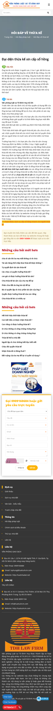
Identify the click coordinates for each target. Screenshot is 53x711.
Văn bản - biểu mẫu (13, 504)
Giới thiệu (9, 491)
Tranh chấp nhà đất (13, 510)
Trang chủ (8, 37)
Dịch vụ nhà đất (11, 497)
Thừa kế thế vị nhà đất (11, 338)
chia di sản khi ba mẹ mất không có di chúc (20, 258)
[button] (26, 223)
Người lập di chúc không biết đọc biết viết (19, 342)
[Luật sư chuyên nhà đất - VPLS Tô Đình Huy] (21, 5)
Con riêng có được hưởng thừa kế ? (16, 324)
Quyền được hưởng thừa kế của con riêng (19, 294)
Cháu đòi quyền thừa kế (12, 346)
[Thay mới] (26, 461)
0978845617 (10, 707)
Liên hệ (8, 540)
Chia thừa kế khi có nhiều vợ (13, 298)
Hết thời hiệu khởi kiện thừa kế (14, 315)
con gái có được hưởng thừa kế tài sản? (18, 276)
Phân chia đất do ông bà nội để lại (16, 285)
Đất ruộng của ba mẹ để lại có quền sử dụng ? (21, 355)
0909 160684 (25, 238)
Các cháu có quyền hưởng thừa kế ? (16, 272)
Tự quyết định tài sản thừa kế (14, 267)
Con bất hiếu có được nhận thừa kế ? (17, 320)
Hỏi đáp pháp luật (23, 37)
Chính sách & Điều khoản (15, 527)
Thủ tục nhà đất (11, 534)
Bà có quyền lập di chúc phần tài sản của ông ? (21, 289)
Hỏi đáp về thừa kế (41, 37)
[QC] (26, 377)
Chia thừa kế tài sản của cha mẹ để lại (17, 281)
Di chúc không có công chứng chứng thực (19, 329)
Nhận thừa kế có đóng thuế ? (14, 351)
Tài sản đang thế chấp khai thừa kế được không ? (22, 263)
